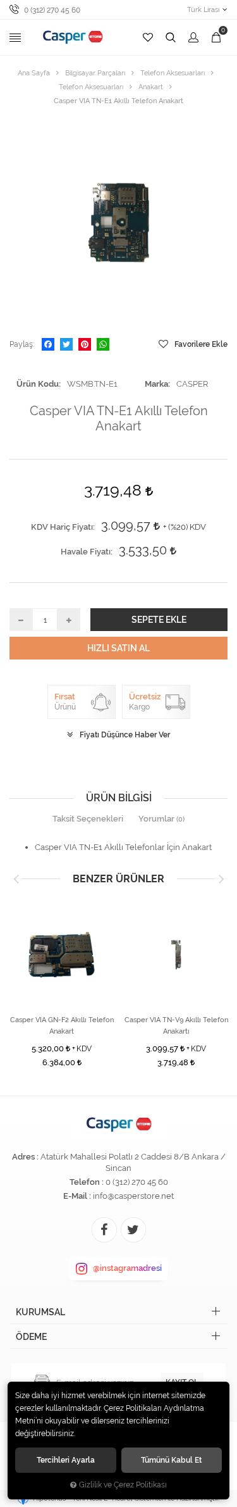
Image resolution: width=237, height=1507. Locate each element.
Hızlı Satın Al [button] (118, 648)
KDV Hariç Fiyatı (62, 527)
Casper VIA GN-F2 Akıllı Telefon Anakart (62, 1025)
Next (221, 879)
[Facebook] (48, 344)
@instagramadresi (127, 1268)
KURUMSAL (40, 1312)
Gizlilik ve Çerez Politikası (123, 1484)
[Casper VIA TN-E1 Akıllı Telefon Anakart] (118, 222)
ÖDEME (31, 1337)
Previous (15, 879)
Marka (156, 384)
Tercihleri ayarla (66, 1460)
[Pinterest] (84, 344)
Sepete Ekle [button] (158, 620)
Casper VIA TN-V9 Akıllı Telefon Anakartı (176, 1025)
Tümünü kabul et (171, 1460)
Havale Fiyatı (86, 551)
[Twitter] (66, 344)
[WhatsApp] (103, 344)
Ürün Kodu (37, 384)
